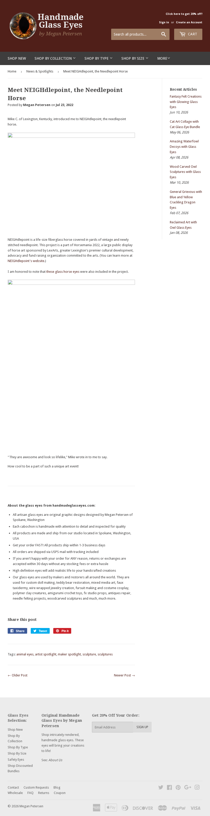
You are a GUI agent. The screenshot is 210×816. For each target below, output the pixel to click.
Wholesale (15, 793)
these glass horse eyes (62, 272)
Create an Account (189, 22)
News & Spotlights (39, 71)
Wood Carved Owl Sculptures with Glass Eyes (185, 172)
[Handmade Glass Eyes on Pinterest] (178, 788)
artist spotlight (45, 654)
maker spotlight (69, 654)
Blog (57, 787)
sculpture (89, 654)
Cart (192, 34)
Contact (13, 787)
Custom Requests (36, 787)
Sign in (164, 22)
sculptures (105, 654)
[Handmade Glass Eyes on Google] (187, 788)
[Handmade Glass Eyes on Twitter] (160, 788)
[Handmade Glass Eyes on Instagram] (197, 788)
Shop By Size (133, 58)
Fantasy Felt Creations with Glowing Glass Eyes (186, 102)
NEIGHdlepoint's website (26, 261)
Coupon (60, 793)
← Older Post (17, 675)
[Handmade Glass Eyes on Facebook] (169, 788)
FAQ (30, 793)
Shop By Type (97, 58)
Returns (43, 793)
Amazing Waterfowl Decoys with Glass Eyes (184, 146)
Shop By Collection (54, 58)
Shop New (17, 58)
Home (12, 71)
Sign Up (142, 727)
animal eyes (25, 654)
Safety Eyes (16, 759)
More (162, 58)
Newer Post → (124, 675)
